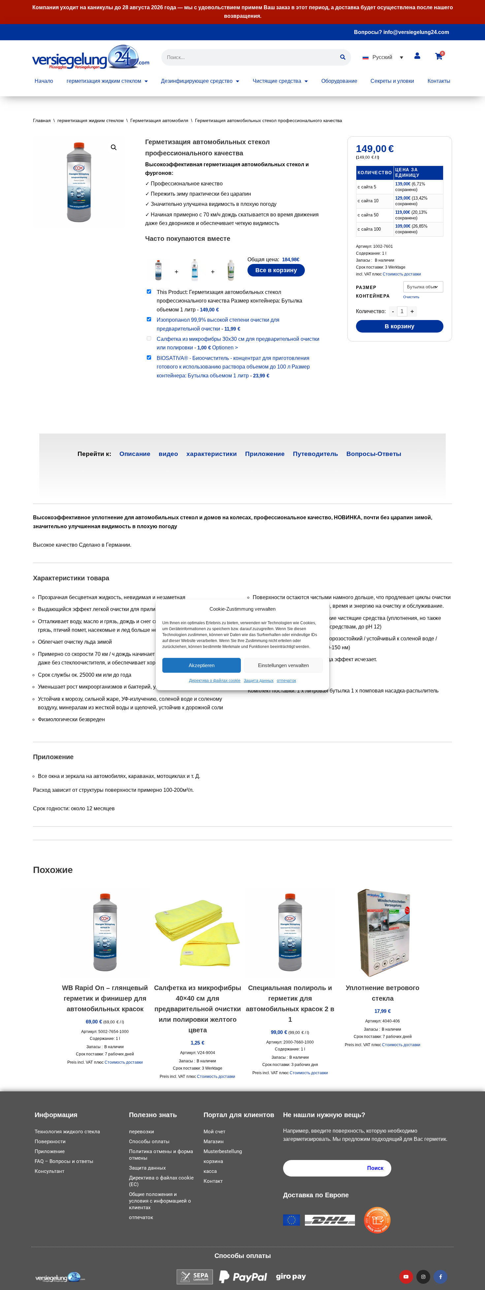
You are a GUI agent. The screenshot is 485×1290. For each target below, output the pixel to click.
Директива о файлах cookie (215, 681)
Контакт (213, 1181)
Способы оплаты (149, 1142)
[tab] (134, 453)
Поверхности (50, 1142)
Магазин (214, 1142)
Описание (134, 453)
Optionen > (225, 347)
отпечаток (286, 681)
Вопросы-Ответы (373, 453)
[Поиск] (343, 57)
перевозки (141, 1132)
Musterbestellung (223, 1151)
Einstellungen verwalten (283, 665)
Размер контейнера (373, 292)
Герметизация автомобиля (159, 120)
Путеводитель (315, 453)
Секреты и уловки (392, 81)
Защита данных (259, 681)
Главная (42, 120)
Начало (44, 81)
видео (168, 453)
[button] (382, 57)
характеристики (211, 453)
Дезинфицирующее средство (197, 81)
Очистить (411, 297)
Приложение (265, 453)
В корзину (399, 326)
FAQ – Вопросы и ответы (64, 1161)
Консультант (49, 1171)
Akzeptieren (201, 665)
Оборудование (339, 81)
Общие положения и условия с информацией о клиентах (160, 1200)
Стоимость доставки (402, 274)
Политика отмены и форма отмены (161, 1154)
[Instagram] (423, 1277)
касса (210, 1171)
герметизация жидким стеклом (104, 81)
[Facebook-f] (440, 1277)
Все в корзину (276, 270)
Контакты (439, 81)
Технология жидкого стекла (67, 1132)
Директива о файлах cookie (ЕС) (161, 1181)
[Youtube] (406, 1277)
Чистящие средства (277, 81)
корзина (213, 1161)
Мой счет (214, 1132)
